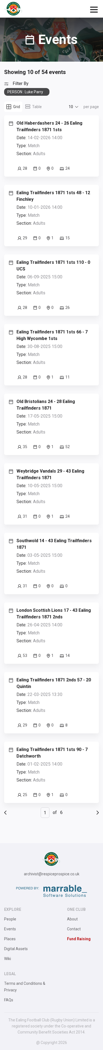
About (72, 919)
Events (10, 929)
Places (10, 939)
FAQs (8, 1000)
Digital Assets (16, 949)
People (10, 919)
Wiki (7, 958)
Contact (74, 929)
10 (71, 107)
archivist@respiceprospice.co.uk (51, 874)
